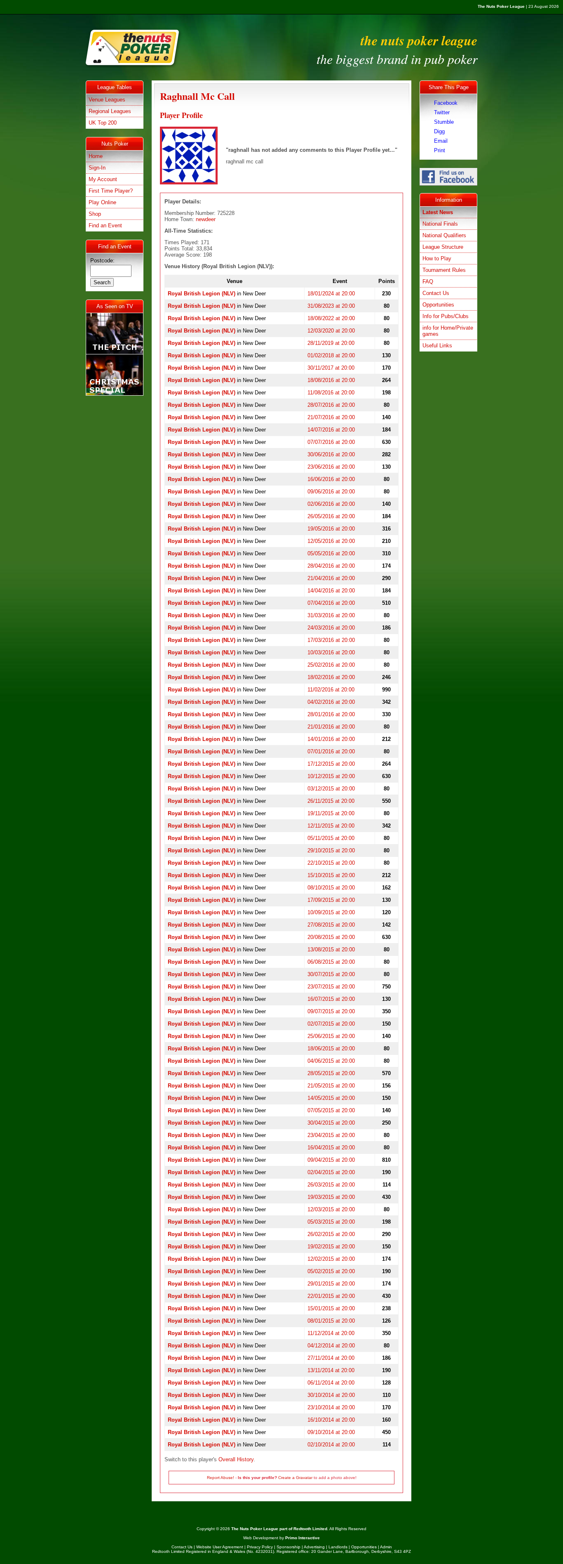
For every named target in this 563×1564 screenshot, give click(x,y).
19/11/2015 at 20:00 (330, 813)
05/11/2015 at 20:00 (330, 838)
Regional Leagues (110, 111)
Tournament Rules (444, 270)
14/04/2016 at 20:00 (331, 590)
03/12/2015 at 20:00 (331, 789)
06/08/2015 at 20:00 (331, 962)
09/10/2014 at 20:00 (331, 1432)
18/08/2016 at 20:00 (331, 380)
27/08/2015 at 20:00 (331, 925)
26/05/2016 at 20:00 (331, 516)
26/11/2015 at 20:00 (330, 801)
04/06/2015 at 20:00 (331, 1061)
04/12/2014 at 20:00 (331, 1345)
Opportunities (438, 305)
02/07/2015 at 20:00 (331, 1024)
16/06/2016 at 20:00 (331, 479)
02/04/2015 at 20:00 (331, 1172)
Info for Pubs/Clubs (445, 316)
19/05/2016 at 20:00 (331, 529)
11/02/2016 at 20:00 (330, 689)
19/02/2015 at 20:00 (331, 1246)
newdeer (206, 219)
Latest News (437, 212)
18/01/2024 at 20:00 (331, 293)
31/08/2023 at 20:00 (331, 306)
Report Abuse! (220, 1477)
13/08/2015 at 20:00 (331, 949)
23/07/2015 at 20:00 (331, 987)
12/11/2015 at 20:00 (330, 826)
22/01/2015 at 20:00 (331, 1296)
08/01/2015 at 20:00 (331, 1321)
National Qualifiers (444, 235)
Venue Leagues (107, 100)
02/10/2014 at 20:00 (331, 1444)
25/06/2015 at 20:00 (331, 1036)
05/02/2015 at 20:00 (331, 1271)
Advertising (314, 1547)
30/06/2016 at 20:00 (331, 454)
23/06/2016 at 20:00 (331, 467)
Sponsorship (288, 1547)
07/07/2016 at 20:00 (331, 442)
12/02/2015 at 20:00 (331, 1259)
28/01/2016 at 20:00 (331, 714)
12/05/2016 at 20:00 (331, 541)
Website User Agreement (219, 1547)
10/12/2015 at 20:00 (331, 776)
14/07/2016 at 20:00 (331, 430)
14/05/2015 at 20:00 (331, 1098)
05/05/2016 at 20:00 (331, 553)
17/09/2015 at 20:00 (331, 900)
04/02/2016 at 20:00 (331, 702)
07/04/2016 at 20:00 (331, 603)
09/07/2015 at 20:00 (331, 1011)
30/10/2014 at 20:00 (331, 1395)
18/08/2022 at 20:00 (331, 318)
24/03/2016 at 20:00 (331, 628)
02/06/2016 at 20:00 (331, 504)
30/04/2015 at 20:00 (331, 1123)
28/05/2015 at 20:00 (331, 1073)
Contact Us (435, 293)
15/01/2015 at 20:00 (331, 1308)
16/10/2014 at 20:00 (331, 1420)
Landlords (337, 1547)
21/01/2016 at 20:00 (331, 727)
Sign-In (97, 168)
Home (96, 156)
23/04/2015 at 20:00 (331, 1135)
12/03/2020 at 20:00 (331, 331)
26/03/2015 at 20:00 (331, 1185)
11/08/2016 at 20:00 (330, 392)
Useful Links (437, 345)
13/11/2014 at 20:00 (330, 1370)
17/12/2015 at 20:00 (331, 764)
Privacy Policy (260, 1547)
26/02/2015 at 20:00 (331, 1234)
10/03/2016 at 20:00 (331, 652)
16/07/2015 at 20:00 (331, 999)
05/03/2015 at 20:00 (331, 1222)
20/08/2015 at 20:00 (331, 937)
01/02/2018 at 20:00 (331, 355)
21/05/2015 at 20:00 (331, 1086)
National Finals (440, 224)
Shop (95, 214)
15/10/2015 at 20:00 (331, 875)
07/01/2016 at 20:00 (331, 751)
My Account (103, 179)
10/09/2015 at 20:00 (331, 912)
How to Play (436, 258)
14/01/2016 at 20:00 (331, 739)
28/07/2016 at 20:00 (331, 405)
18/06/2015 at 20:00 (331, 1048)
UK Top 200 (103, 123)
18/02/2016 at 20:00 (331, 677)
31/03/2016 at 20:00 (331, 615)
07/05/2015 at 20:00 (331, 1110)
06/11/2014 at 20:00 (330, 1383)
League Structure (442, 247)
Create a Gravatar (295, 1477)
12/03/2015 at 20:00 (331, 1209)
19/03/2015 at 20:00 (331, 1197)
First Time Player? (111, 191)
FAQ (427, 281)
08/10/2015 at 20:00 (331, 888)
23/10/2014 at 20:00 (331, 1407)
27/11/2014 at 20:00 (330, 1358)
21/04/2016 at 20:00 (331, 578)
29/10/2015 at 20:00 (331, 850)
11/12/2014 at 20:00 (330, 1333)
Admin (386, 1547)
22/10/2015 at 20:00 (331, 863)
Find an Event (105, 225)
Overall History (235, 1459)
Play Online (102, 202)
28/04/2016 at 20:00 (331, 566)
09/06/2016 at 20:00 (331, 491)
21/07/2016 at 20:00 (331, 417)
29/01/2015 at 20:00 (331, 1284)
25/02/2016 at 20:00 (331, 665)
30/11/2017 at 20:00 (330, 368)
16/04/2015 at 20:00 (331, 1147)
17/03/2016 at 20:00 (331, 640)
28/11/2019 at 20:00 (330, 343)
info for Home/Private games (447, 331)
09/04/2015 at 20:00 (331, 1160)
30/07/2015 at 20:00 (331, 974)
